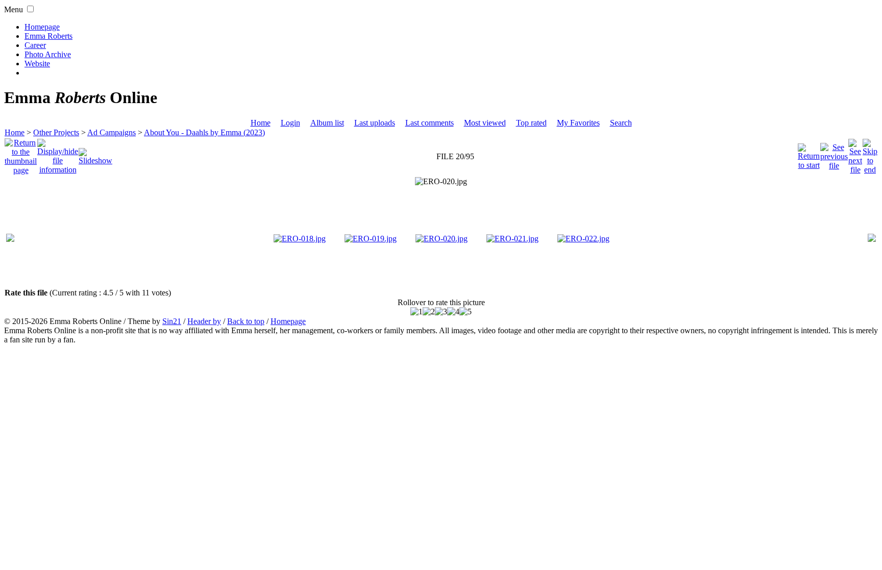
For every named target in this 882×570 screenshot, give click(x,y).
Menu (13, 9)
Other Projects (56, 132)
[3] (441, 311)
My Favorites (578, 122)
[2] (429, 311)
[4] (453, 311)
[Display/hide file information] (57, 154)
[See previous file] (834, 154)
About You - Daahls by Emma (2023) (204, 132)
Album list (327, 122)
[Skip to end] (870, 154)
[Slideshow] (95, 154)
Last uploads (374, 122)
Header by (204, 321)
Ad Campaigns (111, 132)
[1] (416, 311)
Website (37, 63)
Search (621, 122)
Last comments (429, 122)
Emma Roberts (48, 36)
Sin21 (171, 321)
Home (261, 122)
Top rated (531, 122)
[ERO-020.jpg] (441, 181)
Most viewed (485, 122)
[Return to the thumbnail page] (21, 154)
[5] (465, 311)
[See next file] (855, 154)
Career (35, 45)
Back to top (245, 321)
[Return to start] (809, 154)
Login (290, 122)
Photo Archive (47, 54)
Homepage (42, 26)
